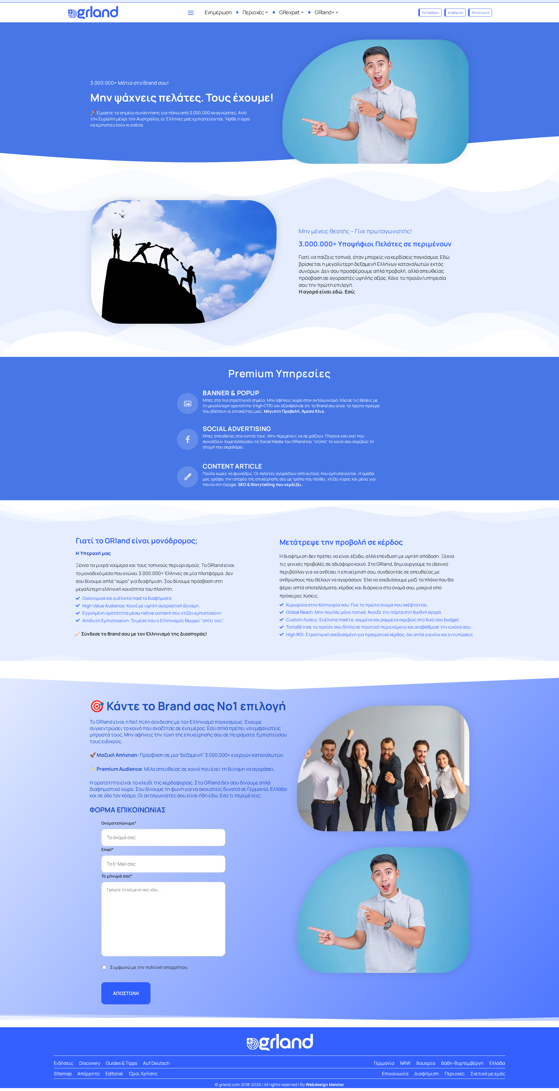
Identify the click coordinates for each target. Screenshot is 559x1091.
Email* (107, 849)
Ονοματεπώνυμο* (118, 823)
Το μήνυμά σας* (116, 876)
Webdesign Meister (325, 1084)
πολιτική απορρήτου (166, 967)
